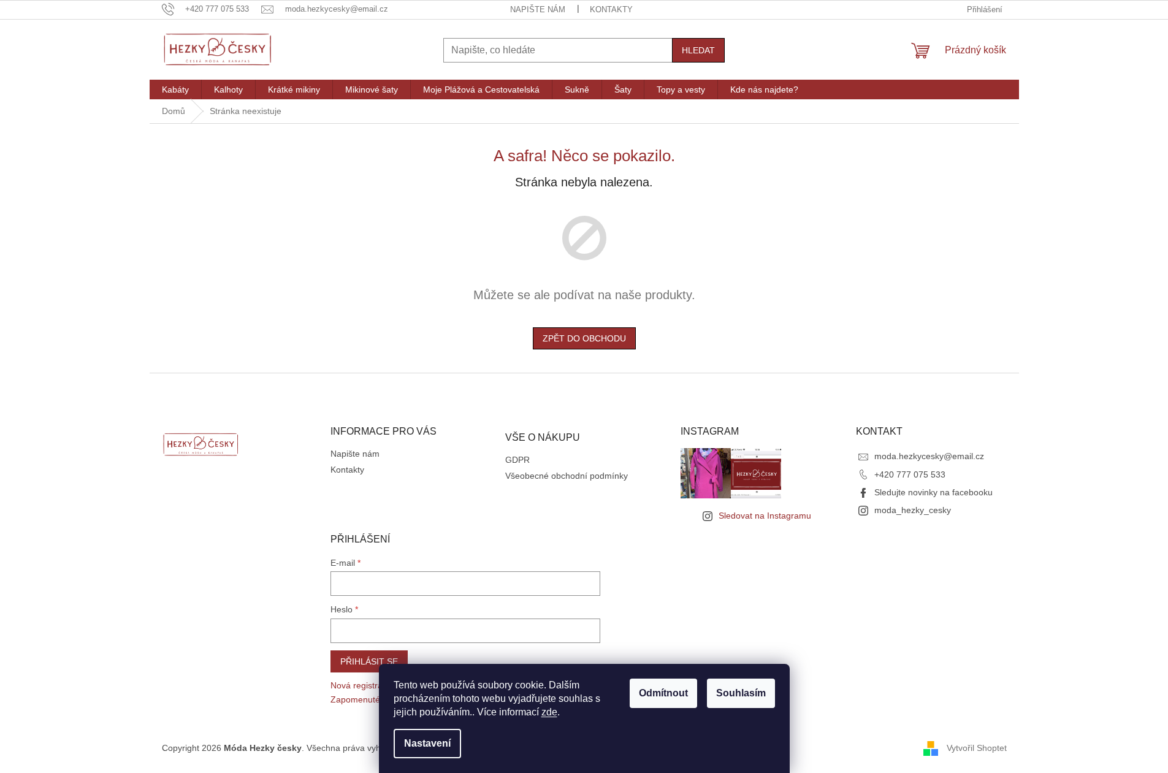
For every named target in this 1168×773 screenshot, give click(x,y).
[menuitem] (175, 89)
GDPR (517, 460)
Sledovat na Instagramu (765, 515)
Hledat (698, 50)
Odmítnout (663, 693)
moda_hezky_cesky (912, 510)
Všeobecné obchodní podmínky (566, 476)
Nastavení (427, 743)
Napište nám (537, 9)
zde (549, 712)
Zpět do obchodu (584, 338)
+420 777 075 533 (909, 474)
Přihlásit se (369, 661)
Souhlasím (741, 693)
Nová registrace (361, 685)
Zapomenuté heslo (366, 699)
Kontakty (611, 9)
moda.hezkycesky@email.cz (929, 456)
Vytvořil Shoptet (977, 748)
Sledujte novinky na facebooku (933, 492)
